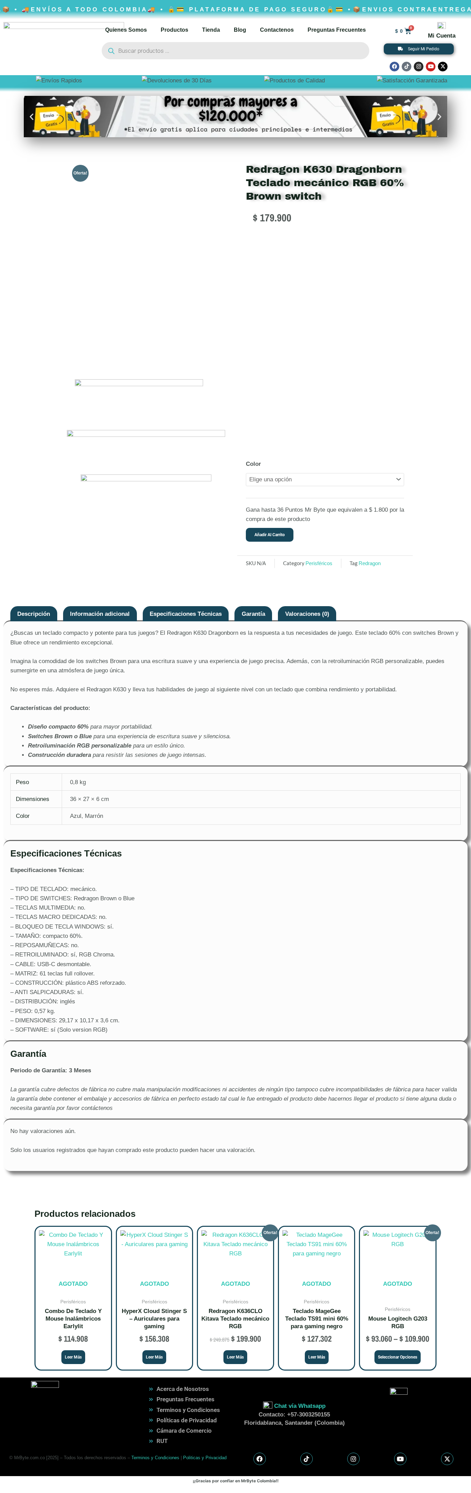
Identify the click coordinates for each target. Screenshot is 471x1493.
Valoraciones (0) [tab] (307, 614)
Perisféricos (318, 563)
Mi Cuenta (441, 35)
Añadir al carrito (269, 534)
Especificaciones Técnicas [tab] (186, 614)
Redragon (370, 563)
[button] (31, 116)
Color (253, 464)
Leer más (73, 1357)
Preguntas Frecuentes (337, 30)
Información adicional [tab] (100, 614)
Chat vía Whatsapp (299, 1406)
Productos (174, 30)
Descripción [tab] (33, 614)
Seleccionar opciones (397, 1357)
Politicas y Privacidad (205, 1457)
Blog (240, 30)
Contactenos (277, 30)
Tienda (211, 30)
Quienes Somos (126, 30)
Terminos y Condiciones (155, 1457)
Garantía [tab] (253, 614)
